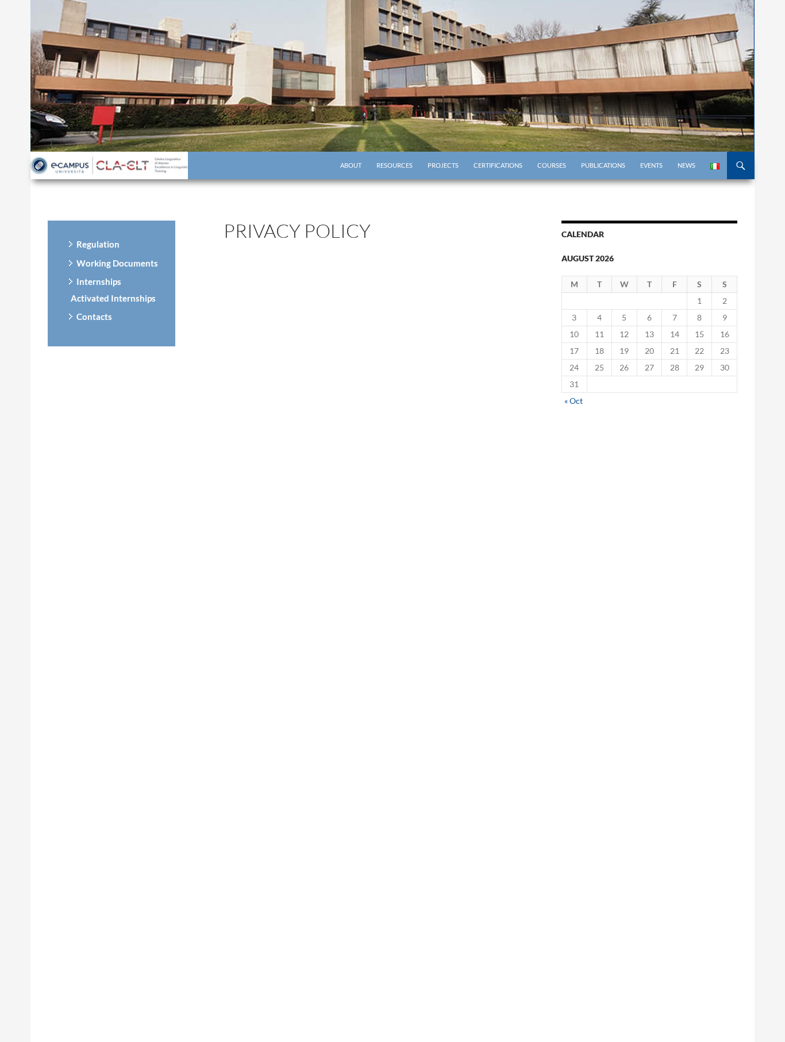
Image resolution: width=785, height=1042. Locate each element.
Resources (394, 165)
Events (651, 165)
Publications (603, 165)
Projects (443, 165)
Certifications (498, 165)
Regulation (98, 244)
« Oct (573, 401)
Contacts (94, 316)
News (686, 165)
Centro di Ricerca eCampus (110, 165)
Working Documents (117, 263)
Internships (98, 281)
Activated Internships (113, 298)
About (350, 165)
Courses (551, 165)
